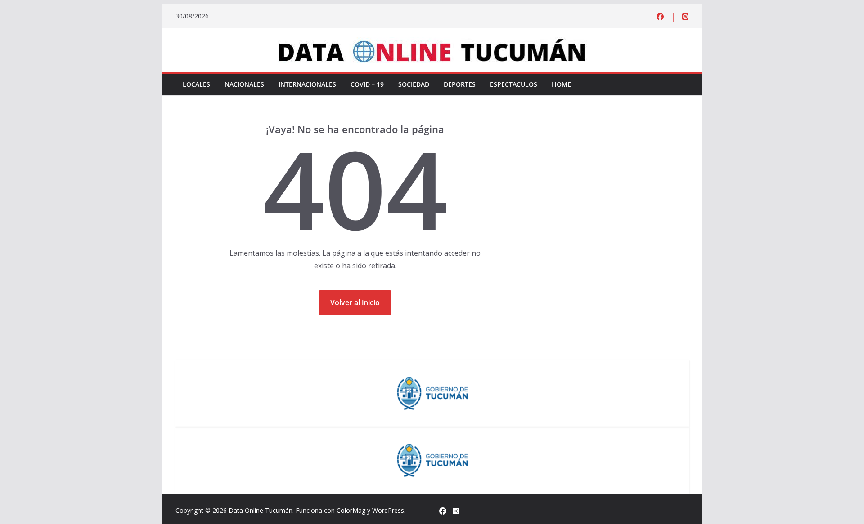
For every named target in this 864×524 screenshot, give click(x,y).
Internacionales (307, 84)
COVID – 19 (367, 84)
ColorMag (351, 510)
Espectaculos (513, 84)
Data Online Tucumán (260, 510)
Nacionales (244, 84)
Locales (196, 84)
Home (561, 84)
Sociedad (413, 84)
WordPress (388, 510)
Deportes (460, 84)
